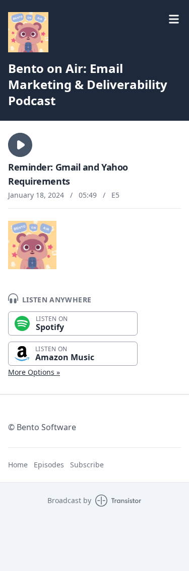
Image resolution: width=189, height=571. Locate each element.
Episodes (49, 464)
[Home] (28, 32)
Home (18, 464)
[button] (20, 145)
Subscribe (87, 464)
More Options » (34, 372)
